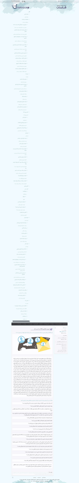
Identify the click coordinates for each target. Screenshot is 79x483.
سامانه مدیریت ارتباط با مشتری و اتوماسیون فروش (19, 265)
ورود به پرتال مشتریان (23, 238)
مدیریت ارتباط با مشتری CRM (15, 472)
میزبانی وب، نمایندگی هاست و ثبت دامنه (19, 24)
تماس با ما (26, 300)
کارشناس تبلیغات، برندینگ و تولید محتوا (20, 181)
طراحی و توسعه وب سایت (21, 254)
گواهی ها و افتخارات (23, 212)
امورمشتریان (26, 217)
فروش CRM (35, 472)
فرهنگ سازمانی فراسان (22, 91)
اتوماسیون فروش (18, 472)
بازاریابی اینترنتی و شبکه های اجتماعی (20, 53)
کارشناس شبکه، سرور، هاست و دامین (20, 170)
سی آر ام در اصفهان (37, 472)
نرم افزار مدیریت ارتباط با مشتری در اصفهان (31, 472)
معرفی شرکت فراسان (23, 79)
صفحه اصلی (26, 14)
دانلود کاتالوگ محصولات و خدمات (20, 68)
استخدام (26, 133)
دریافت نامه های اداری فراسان (21, 223)
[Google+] (64, 1)
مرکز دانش (26, 243)
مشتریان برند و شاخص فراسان (21, 107)
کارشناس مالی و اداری (22, 143)
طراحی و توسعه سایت (21, 295)
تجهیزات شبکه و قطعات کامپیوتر (21, 63)
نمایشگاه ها (24, 191)
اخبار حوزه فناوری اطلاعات (22, 122)
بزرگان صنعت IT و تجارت (22, 290)
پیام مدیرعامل (24, 96)
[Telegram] (59, 1)
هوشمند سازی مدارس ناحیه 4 (20, 207)
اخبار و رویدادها (25, 112)
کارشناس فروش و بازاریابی (22, 157)
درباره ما (27, 74)
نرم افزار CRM (47, 472)
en (24, 1)
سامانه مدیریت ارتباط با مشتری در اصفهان (26, 472)
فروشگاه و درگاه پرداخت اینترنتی (20, 279)
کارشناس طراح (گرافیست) (22, 175)
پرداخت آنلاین (24, 228)
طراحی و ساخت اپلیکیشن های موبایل (19, 285)
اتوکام (24, 196)
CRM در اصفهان (40, 472)
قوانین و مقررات (23, 233)
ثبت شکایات (24, 316)
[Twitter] (66, 1)
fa (22, 1)
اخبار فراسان (24, 117)
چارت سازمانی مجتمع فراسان (21, 101)
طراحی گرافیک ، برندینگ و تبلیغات (20, 58)
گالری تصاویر (26, 186)
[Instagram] (61, 1)
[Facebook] (62, 1)
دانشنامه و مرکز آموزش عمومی (21, 249)
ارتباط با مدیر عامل (23, 311)
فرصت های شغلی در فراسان (22, 138)
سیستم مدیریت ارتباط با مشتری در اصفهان (43, 472)
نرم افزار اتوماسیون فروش (21, 472)
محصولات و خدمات (25, 19)
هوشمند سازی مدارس (21, 202)
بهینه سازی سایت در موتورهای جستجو (19, 259)
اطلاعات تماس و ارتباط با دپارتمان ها (20, 306)
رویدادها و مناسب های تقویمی (21, 128)
